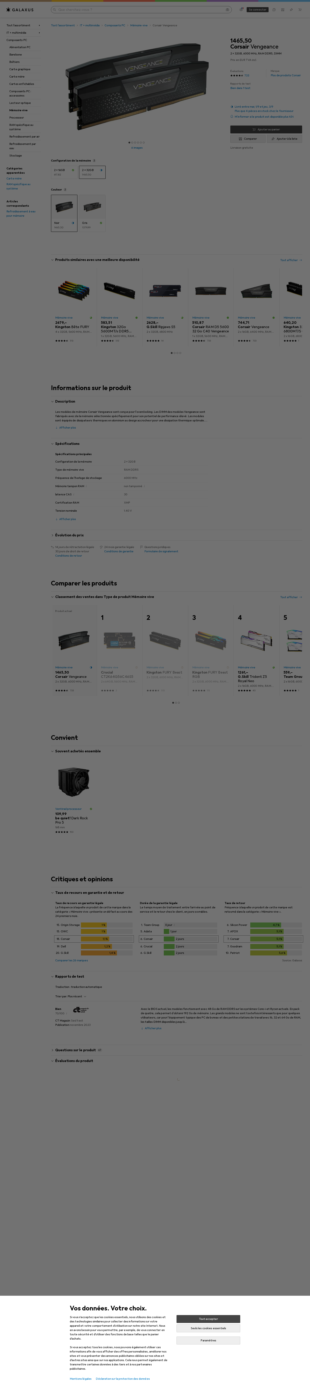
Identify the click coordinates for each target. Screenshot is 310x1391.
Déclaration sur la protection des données (123, 1379)
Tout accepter (208, 1319)
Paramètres (208, 1340)
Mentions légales (81, 1379)
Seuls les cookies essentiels (208, 1328)
